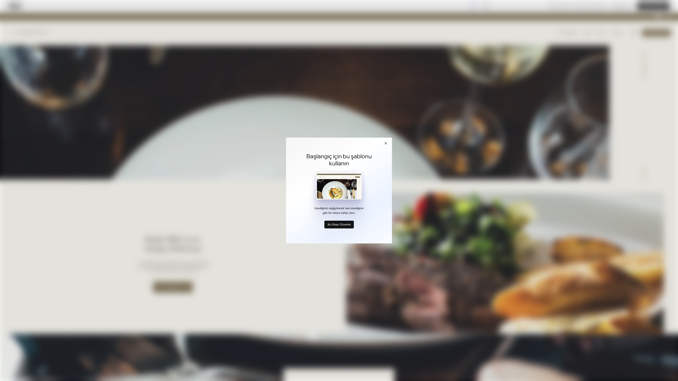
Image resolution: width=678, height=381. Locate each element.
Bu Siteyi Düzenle (339, 224)
